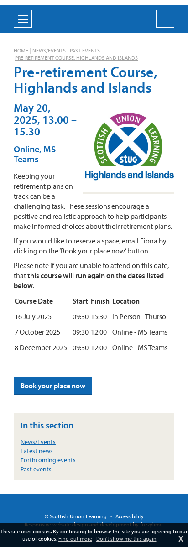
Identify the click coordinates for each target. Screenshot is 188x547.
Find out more (75, 538)
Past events (85, 50)
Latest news (37, 451)
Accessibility (129, 516)
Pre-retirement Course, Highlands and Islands (76, 57)
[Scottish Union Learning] (94, 17)
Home (21, 50)
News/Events (49, 50)
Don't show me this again (126, 538)
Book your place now (53, 385)
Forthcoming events (48, 460)
